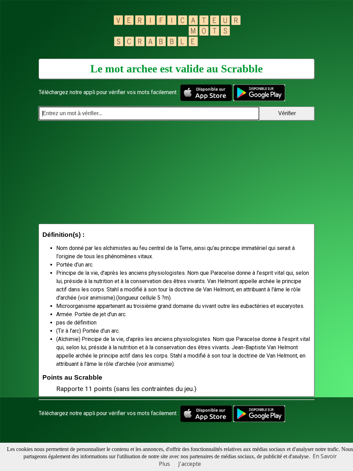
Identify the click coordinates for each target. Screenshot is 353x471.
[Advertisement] (176, 172)
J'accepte (189, 464)
